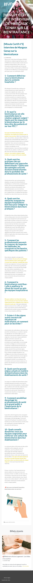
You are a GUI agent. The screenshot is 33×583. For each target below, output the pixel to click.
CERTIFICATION (11, 522)
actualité (6, 522)
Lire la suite (26, 566)
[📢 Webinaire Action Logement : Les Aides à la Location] (16, 544)
